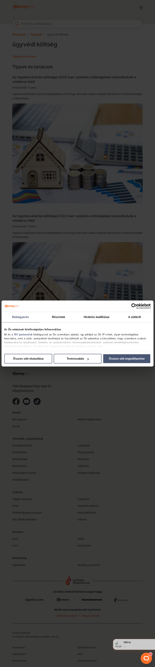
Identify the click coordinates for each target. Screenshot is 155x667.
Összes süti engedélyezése (127, 358)
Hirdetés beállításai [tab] (96, 317)
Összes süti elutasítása (28, 358)
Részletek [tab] (58, 317)
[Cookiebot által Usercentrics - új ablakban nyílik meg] (134, 306)
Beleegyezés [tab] (20, 317)
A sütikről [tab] (134, 317)
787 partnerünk (23, 334)
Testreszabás (75, 358)
